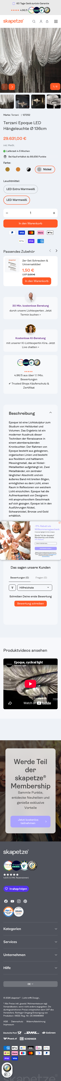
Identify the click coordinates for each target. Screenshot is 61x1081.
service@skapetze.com (52, 554)
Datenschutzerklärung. (45, 556)
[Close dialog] (59, 523)
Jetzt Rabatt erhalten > (45, 548)
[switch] (7, 1074)
